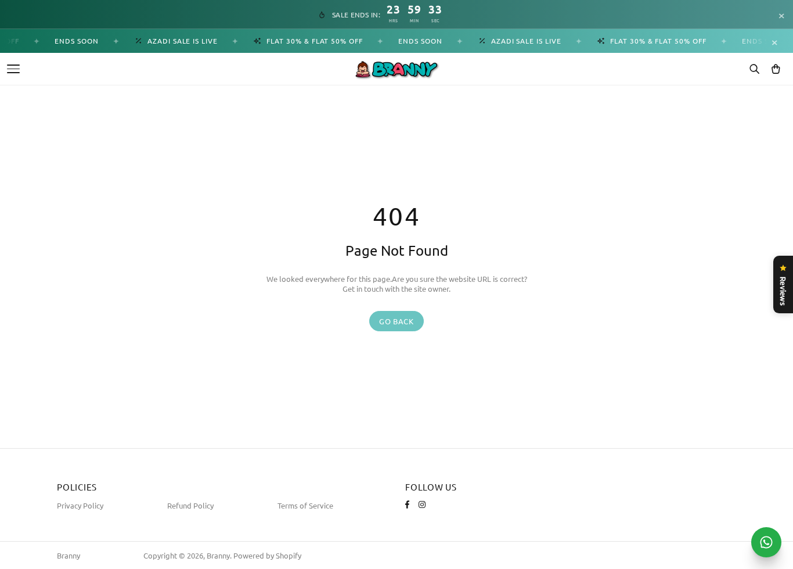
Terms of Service (305, 505)
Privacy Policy (80, 505)
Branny (68, 555)
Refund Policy (190, 505)
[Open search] (754, 69)
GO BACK (396, 321)
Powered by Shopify (267, 555)
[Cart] (775, 69)
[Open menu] (13, 69)
